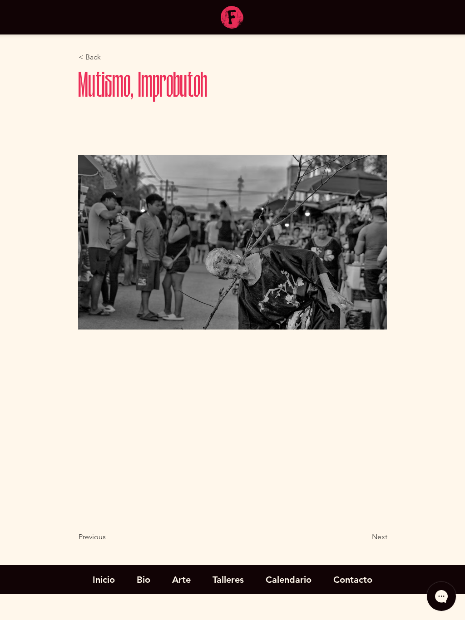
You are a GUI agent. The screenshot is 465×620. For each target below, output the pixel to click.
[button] (109, 57)
